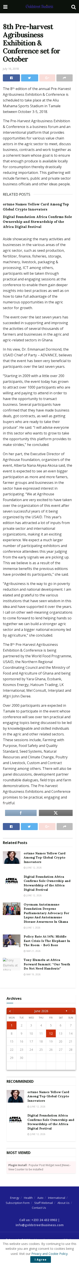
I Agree (41, 1259)
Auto (40, 1198)
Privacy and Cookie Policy (49, 1254)
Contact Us (39, 1208)
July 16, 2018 (11, 69)
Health (28, 1198)
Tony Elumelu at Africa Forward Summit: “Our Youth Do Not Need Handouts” (47, 964)
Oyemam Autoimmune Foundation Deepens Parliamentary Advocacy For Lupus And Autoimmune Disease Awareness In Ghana (46, 913)
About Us (63, 1203)
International (56, 1198)
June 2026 (41, 1011)
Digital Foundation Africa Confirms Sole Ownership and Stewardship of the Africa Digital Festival (37, 222)
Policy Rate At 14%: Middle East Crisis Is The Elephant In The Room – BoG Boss (47, 940)
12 (51, 1033)
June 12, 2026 (34, 867)
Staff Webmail (43, 1203)
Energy (14, 1198)
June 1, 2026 (33, 927)
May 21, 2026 (33, 951)
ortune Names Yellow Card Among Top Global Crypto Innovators (44, 857)
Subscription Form (18, 1203)
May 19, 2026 (33, 974)
